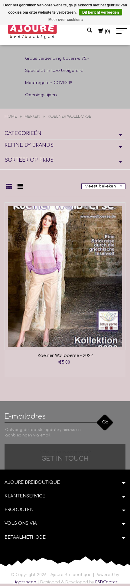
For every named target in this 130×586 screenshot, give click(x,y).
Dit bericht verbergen (100, 12)
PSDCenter (106, 582)
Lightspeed (24, 582)
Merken (32, 116)
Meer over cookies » (65, 20)
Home (11, 116)
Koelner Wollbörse (69, 116)
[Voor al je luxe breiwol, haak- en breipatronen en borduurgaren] (32, 31)
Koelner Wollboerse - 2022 (65, 355)
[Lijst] (19, 187)
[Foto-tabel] (10, 187)
